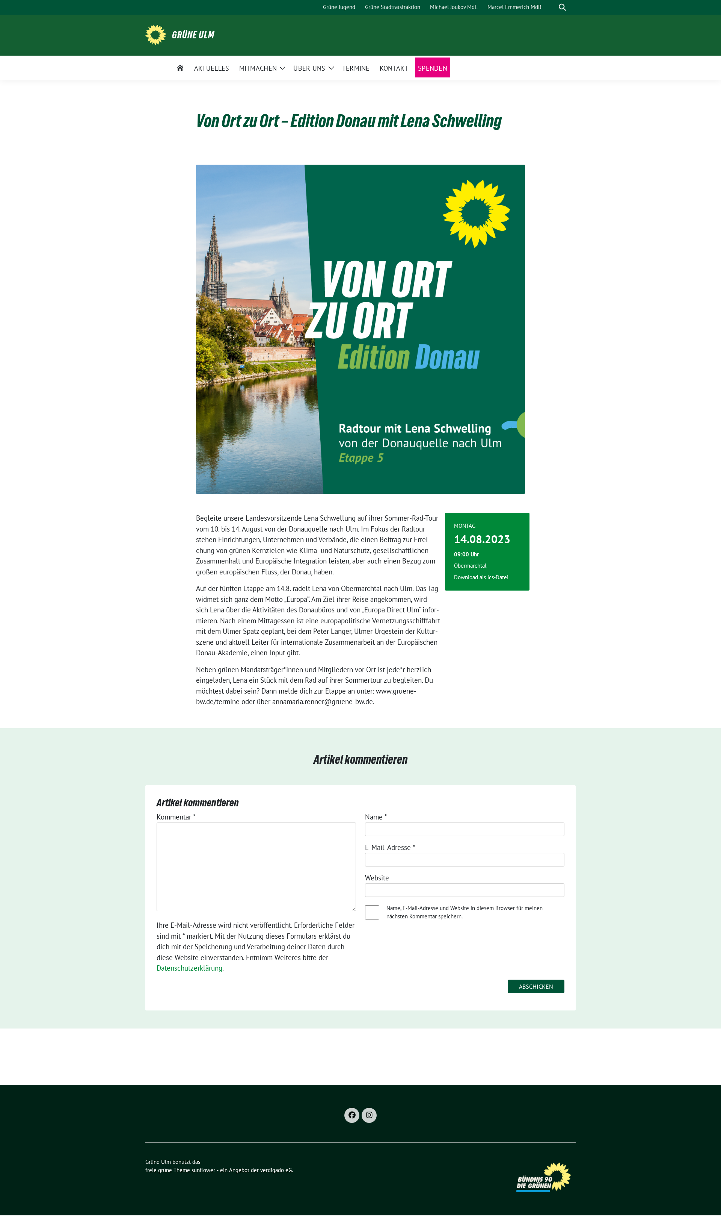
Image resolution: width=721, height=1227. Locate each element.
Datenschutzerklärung (189, 968)
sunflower (203, 1170)
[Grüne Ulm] (155, 34)
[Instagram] (369, 1115)
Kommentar (176, 816)
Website (377, 877)
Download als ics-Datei (481, 577)
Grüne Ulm (193, 35)
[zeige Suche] (562, 7)
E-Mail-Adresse (390, 847)
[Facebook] (351, 1115)
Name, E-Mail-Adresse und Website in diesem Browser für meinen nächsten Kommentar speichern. (464, 912)
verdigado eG (276, 1170)
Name (376, 816)
